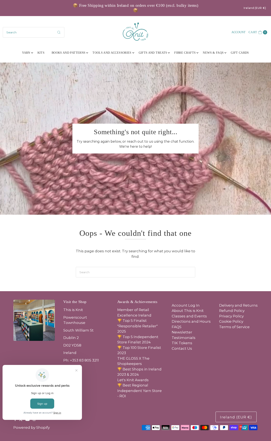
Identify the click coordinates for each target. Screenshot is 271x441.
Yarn (26, 52)
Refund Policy (232, 311)
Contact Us (182, 348)
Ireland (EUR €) (255, 8)
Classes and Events (189, 316)
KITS (40, 52)
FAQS (176, 327)
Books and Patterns (68, 52)
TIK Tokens (182, 343)
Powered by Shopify (31, 427)
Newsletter (182, 332)
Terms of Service (234, 327)
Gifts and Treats (153, 52)
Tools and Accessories (112, 52)
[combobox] (33, 32)
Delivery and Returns (238, 305)
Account (238, 32)
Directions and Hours (191, 321)
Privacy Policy (231, 316)
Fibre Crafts (185, 52)
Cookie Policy (231, 321)
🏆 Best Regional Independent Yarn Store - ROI (139, 390)
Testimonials (183, 338)
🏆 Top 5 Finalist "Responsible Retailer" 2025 (137, 325)
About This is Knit (188, 311)
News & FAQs (213, 52)
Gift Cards (240, 52)
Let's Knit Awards (133, 380)
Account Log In (186, 305)
